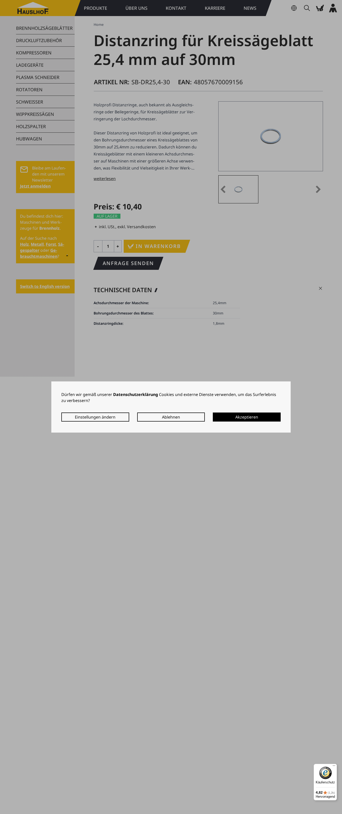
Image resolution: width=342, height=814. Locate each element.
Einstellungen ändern (95, 417)
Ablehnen (171, 417)
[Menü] (334, 767)
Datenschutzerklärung (135, 394)
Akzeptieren (246, 417)
